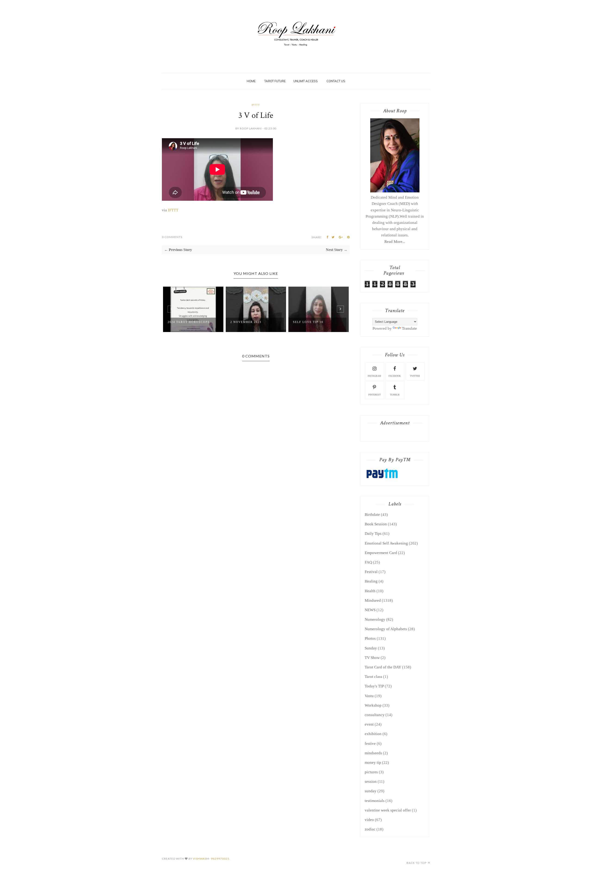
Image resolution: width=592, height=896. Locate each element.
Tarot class (373, 676)
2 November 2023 (245, 322)
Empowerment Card (381, 553)
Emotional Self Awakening (386, 543)
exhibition (373, 734)
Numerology (375, 619)
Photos (370, 638)
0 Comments (172, 237)
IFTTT (256, 105)
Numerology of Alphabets (386, 629)
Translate (409, 328)
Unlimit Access (305, 81)
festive (370, 743)
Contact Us (336, 81)
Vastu (369, 696)
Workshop (373, 705)
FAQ (368, 562)
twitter (415, 376)
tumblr (395, 394)
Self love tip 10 (308, 322)
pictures (371, 772)
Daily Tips (373, 533)
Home (251, 81)
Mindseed (373, 600)
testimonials (375, 801)
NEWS (370, 610)
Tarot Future (275, 81)
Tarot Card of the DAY (383, 667)
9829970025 (220, 858)
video (369, 820)
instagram (374, 376)
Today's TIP (374, 686)
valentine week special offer (388, 810)
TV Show (372, 657)
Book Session (376, 524)
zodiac (370, 829)
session (371, 781)
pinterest (374, 394)
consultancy (375, 715)
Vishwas (199, 858)
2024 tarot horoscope (189, 322)
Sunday (371, 648)
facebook (394, 376)
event (369, 724)
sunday (370, 791)
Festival (371, 572)
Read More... (394, 241)
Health (370, 591)
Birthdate (372, 514)
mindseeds (373, 753)
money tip (373, 762)
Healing (371, 581)
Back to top (417, 863)
